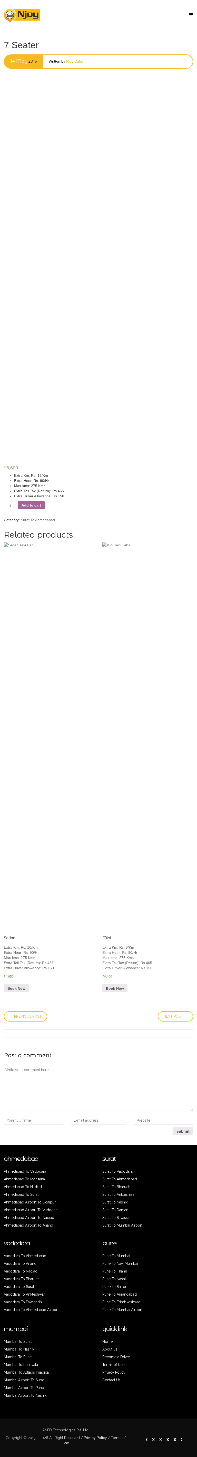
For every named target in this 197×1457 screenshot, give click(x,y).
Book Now (16, 988)
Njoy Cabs (74, 61)
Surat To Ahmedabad (38, 520)
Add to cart (31, 505)
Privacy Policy (95, 1438)
